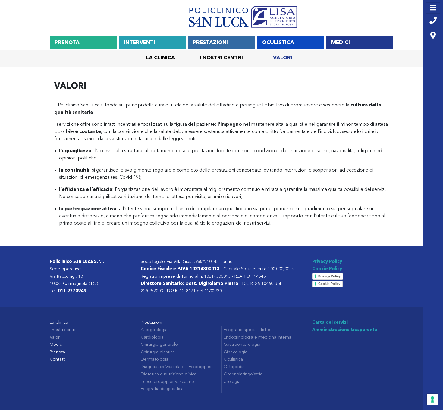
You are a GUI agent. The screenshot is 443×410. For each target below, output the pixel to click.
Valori (282, 58)
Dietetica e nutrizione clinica (168, 374)
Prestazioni (210, 42)
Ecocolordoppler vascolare (167, 382)
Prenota (67, 42)
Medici (340, 42)
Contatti (58, 359)
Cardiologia (152, 337)
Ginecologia (235, 352)
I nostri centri (221, 58)
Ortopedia (234, 367)
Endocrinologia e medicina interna (257, 337)
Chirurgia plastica (158, 352)
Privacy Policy (327, 262)
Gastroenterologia (242, 344)
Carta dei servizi (330, 322)
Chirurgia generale (159, 344)
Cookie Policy (327, 269)
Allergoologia (154, 330)
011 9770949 (72, 291)
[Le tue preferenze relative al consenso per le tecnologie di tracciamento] (432, 399)
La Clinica (160, 58)
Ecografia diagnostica (162, 389)
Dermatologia (154, 359)
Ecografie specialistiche (247, 330)
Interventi (139, 42)
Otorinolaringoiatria (243, 374)
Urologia (232, 382)
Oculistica (278, 42)
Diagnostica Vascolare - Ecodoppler (176, 367)
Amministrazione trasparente (344, 330)
